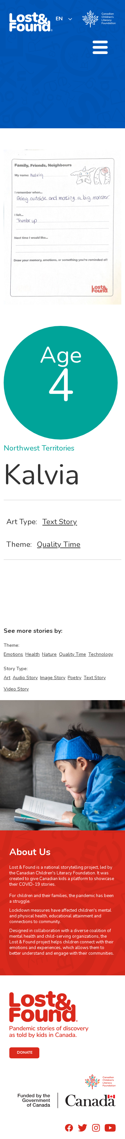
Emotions (13, 654)
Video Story (16, 689)
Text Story (59, 522)
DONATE (25, 1052)
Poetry (74, 677)
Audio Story (25, 677)
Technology (100, 654)
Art (7, 677)
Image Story (52, 677)
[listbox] (64, 19)
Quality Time (58, 544)
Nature (49, 654)
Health (32, 654)
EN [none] (59, 18)
